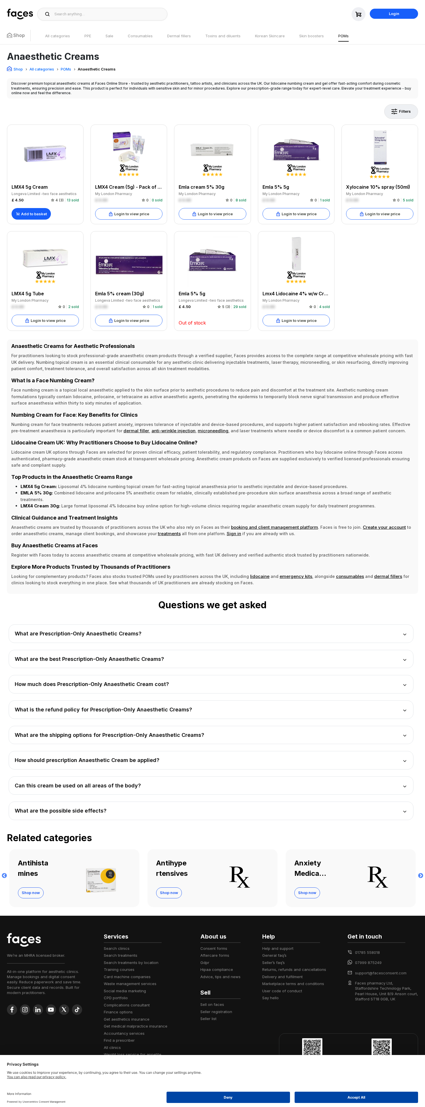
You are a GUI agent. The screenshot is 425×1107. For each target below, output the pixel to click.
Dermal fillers (179, 36)
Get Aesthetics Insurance (126, 1019)
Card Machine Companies (127, 976)
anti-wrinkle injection (173, 430)
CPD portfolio (116, 997)
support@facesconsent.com (380, 973)
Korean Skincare (270, 36)
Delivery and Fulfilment (282, 976)
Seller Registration (216, 1011)
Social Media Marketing (125, 991)
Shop (18, 69)
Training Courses (119, 969)
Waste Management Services (130, 983)
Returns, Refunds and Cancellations (294, 969)
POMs (343, 36)
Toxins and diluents (223, 36)
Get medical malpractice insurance (135, 1026)
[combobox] (109, 14)
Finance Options (118, 1012)
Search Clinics (117, 948)
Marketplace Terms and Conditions (293, 983)
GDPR (204, 962)
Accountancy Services (124, 1033)
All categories (57, 36)
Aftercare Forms (214, 955)
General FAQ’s (274, 955)
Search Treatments (120, 955)
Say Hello (270, 997)
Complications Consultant (127, 1005)
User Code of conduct (282, 991)
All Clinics (112, 1047)
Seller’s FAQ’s (273, 962)
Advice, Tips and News (220, 976)
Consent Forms (213, 948)
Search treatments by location (131, 962)
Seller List (208, 1018)
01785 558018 (367, 952)
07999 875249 (368, 962)
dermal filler (136, 430)
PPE (87, 36)
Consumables (140, 36)
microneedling (213, 430)
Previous (4, 876)
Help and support (277, 948)
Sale (109, 36)
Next (421, 876)
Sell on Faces (212, 1004)
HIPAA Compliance (216, 969)
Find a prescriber (119, 1040)
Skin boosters (311, 36)
